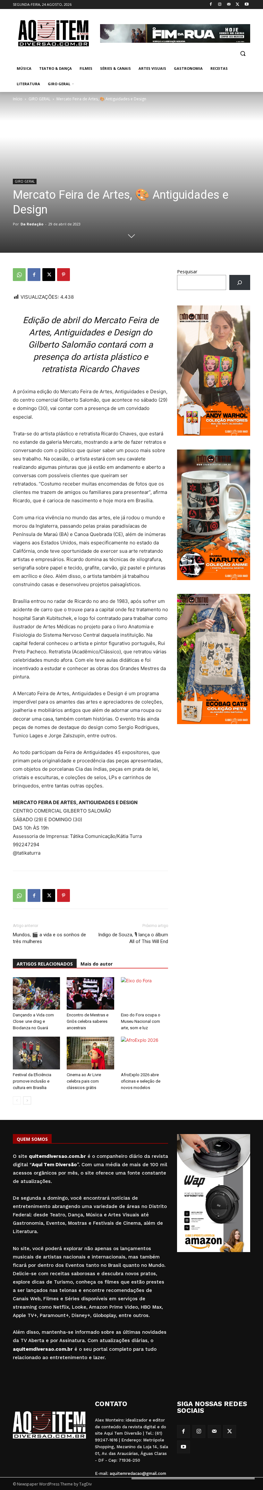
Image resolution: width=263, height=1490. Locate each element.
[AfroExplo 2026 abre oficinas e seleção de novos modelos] (144, 1053)
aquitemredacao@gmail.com (138, 1473)
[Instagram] (220, 4)
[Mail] (229, 4)
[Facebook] (211, 4)
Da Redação (32, 224)
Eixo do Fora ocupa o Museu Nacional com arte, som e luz (140, 1021)
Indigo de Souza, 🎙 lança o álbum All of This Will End (133, 938)
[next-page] (27, 1100)
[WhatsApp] (19, 274)
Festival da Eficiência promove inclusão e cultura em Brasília (32, 1081)
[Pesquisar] (239, 282)
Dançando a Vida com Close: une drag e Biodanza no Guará (33, 1021)
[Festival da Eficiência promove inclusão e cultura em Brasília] (36, 1053)
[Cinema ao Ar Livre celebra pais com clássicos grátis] (90, 1053)
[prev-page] (17, 1100)
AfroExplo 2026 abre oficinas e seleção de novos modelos (140, 1081)
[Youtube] (246, 4)
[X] (237, 4)
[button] (242, 53)
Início (17, 99)
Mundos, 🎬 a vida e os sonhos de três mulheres (49, 938)
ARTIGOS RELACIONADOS (45, 964)
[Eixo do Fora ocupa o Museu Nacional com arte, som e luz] (144, 993)
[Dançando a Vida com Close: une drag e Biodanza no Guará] (36, 993)
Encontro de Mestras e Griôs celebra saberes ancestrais (87, 1021)
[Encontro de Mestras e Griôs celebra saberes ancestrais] (90, 993)
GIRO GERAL (39, 99)
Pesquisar (187, 271)
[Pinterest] (63, 274)
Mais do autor (97, 964)
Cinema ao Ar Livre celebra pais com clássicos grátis (84, 1081)
